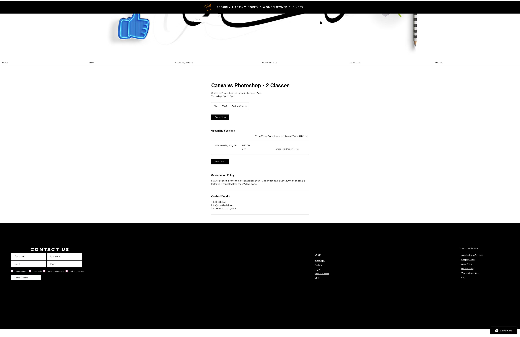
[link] (220, 117)
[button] (321, 22)
